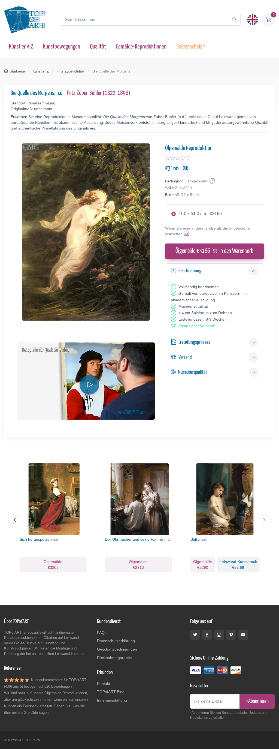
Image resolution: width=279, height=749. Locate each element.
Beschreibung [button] (189, 270)
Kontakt (103, 683)
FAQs (102, 632)
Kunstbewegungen (61, 47)
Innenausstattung (112, 700)
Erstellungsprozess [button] (194, 342)
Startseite (17, 71)
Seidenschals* (190, 47)
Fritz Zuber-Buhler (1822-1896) (98, 93)
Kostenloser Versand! (196, 326)
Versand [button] (185, 357)
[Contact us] (187, 234)
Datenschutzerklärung (116, 641)
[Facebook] (207, 635)
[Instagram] (219, 635)
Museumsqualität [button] (192, 372)
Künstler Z (40, 71)
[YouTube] (243, 635)
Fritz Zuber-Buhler (70, 71)
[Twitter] (195, 635)
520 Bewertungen (58, 686)
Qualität (98, 47)
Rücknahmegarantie (114, 657)
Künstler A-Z (21, 47)
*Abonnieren (257, 701)
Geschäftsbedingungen (117, 649)
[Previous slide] (14, 520)
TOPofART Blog (111, 692)
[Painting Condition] (211, 181)
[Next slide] (264, 520)
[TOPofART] (24, 19)
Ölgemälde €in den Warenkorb (214, 251)
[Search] (234, 19)
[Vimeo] (231, 635)
